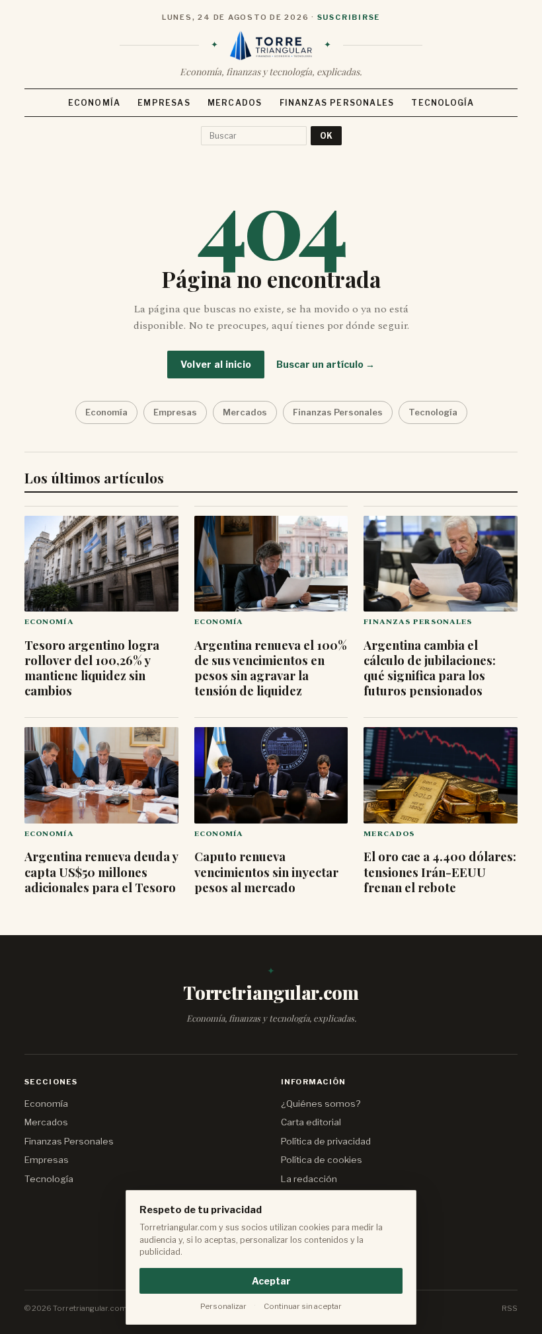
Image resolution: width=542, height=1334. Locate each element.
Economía (94, 103)
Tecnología (442, 103)
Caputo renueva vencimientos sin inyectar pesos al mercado (266, 871)
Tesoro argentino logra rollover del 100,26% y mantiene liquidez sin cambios (91, 668)
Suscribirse (348, 17)
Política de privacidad (326, 1141)
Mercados (235, 103)
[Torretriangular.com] (271, 45)
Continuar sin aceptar (303, 1306)
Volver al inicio (215, 364)
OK (326, 136)
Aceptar (271, 1280)
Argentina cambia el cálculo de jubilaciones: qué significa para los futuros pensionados (430, 668)
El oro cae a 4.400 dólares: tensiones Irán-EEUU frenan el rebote (440, 871)
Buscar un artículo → (325, 364)
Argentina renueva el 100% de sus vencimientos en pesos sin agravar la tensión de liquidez (270, 668)
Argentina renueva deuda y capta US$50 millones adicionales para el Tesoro (101, 871)
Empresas (163, 103)
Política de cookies (321, 1159)
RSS (510, 1308)
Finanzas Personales (337, 103)
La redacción (309, 1179)
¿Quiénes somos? (320, 1103)
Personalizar (223, 1306)
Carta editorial (311, 1122)
